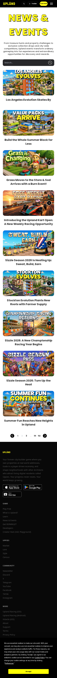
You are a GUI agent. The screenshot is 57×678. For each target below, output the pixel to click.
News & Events (9, 520)
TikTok (5, 594)
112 (39, 435)
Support (6, 627)
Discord (6, 574)
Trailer (34, 4)
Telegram (7, 582)
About (5, 623)
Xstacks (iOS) (8, 619)
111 (35, 435)
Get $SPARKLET (10, 524)
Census (6, 557)
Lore (5, 549)
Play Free (7, 509)
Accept (28, 672)
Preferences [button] (9, 663)
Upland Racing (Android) (14, 615)
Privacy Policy (9, 634)
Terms (5, 631)
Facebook (7, 590)
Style (5, 553)
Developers (8, 528)
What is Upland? (10, 512)
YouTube (7, 586)
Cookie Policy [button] (40, 658)
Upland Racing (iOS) (12, 611)
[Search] (24, 4)
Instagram (7, 598)
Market (6, 545)
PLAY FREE (43, 3)
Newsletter (8, 571)
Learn (5, 516)
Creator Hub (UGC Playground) (17, 532)
